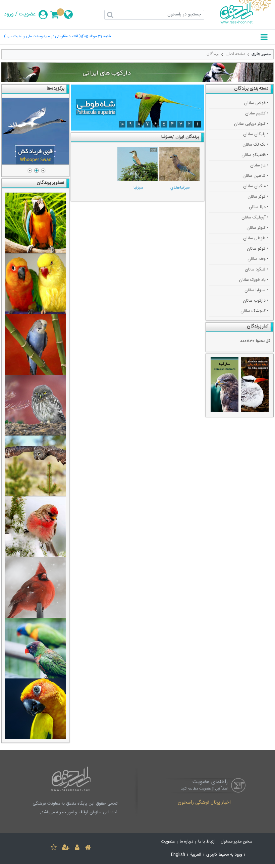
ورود (9, 14)
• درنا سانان (259, 207)
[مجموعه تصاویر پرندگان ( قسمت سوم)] (35, 223)
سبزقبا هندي (180, 187)
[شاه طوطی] (137, 107)
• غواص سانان (256, 103)
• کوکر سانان (258, 196)
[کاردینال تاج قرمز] (35, 587)
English (178, 854)
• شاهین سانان (255, 176)
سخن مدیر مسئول (237, 841)
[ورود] (77, 848)
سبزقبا (138, 187)
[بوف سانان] (35, 466)
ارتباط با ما (207, 841)
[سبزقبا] (137, 164)
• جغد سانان (258, 259)
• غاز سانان (259, 165)
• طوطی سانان (256, 238)
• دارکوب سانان (256, 300)
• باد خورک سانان (254, 280)
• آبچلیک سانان (255, 217)
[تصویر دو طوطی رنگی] (35, 648)
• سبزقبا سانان (256, 290)
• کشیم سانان (257, 113)
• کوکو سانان (258, 248)
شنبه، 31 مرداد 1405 (95, 37)
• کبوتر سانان (257, 228)
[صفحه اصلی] (88, 848)
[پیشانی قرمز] (35, 526)
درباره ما (186, 841)
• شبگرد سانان (257, 269)
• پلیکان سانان (256, 134)
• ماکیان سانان (256, 186)
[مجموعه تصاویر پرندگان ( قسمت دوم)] (35, 283)
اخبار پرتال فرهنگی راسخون (204, 803)
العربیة (195, 854)
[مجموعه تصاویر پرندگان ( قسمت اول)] (35, 344)
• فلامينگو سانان (255, 155)
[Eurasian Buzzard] (224, 385)
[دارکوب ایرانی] (137, 72)
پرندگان (213, 53)
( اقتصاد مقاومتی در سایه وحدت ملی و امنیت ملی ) (42, 37)
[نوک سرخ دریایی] (255, 385)
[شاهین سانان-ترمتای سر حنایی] (35, 131)
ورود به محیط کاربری (224, 854)
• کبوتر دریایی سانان (251, 124)
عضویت (27, 14)
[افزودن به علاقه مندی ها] (53, 848)
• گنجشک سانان (254, 311)
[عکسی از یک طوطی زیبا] (35, 708)
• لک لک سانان (255, 144)
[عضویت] (65, 848)
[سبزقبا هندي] (180, 164)
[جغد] (35, 405)
